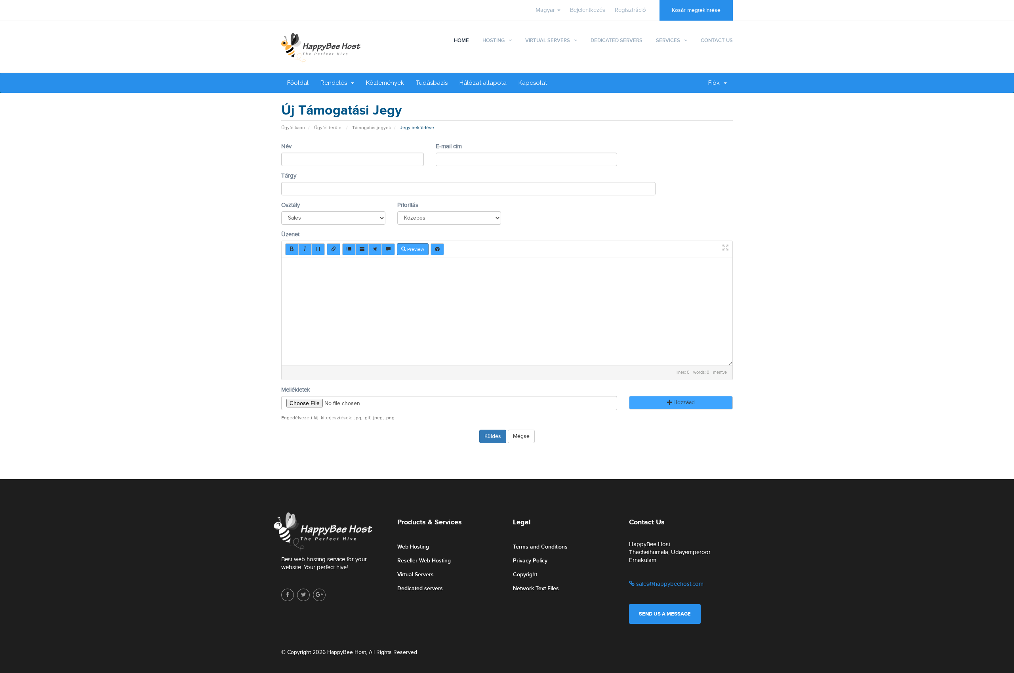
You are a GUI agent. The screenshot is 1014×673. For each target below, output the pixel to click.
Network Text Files (536, 588)
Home (461, 40)
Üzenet (290, 234)
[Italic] (305, 249)
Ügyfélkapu (293, 127)
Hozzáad (683, 403)
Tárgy (288, 175)
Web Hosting (413, 546)
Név (286, 146)
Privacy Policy (530, 560)
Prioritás (407, 205)
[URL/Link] (333, 249)
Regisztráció (630, 10)
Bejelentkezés (587, 10)
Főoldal (298, 82)
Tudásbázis (432, 82)
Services (668, 40)
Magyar (546, 10)
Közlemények (385, 82)
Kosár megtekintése (696, 10)
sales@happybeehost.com (669, 584)
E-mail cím (449, 146)
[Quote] (388, 249)
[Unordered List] (349, 249)
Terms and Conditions (540, 546)
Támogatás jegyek (371, 127)
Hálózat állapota (483, 82)
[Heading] (318, 249)
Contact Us (717, 40)
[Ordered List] (362, 249)
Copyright (525, 574)
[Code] (375, 249)
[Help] (437, 249)
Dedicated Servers (616, 40)
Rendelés (335, 82)
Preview (415, 249)
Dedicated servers (420, 588)
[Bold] (292, 249)
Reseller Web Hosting (424, 560)
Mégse (521, 436)
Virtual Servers (547, 40)
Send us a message (665, 614)
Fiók (715, 82)
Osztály (290, 205)
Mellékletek (295, 389)
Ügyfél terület (328, 127)
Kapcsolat (532, 82)
